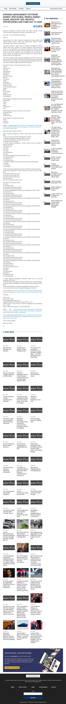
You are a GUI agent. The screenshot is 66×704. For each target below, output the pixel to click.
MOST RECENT (12, 8)
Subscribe (33, 697)
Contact (53, 687)
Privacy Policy (23, 687)
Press (33, 687)
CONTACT (28, 8)
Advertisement (43, 687)
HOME (5, 8)
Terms (12, 687)
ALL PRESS (21, 8)
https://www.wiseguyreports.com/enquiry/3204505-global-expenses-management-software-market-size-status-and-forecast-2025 (22, 291)
